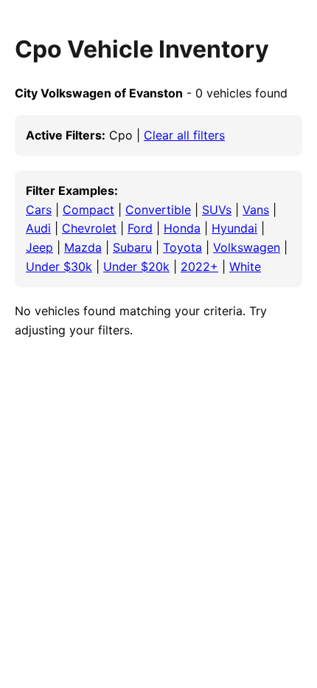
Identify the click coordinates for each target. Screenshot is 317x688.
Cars (39, 209)
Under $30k (59, 266)
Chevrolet (89, 228)
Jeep (39, 247)
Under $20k (136, 266)
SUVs (216, 209)
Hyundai (234, 228)
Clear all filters (184, 135)
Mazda (83, 247)
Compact (88, 209)
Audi (38, 228)
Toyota (182, 247)
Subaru (132, 247)
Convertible (158, 209)
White (245, 266)
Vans (256, 209)
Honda (182, 228)
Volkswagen (246, 247)
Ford (140, 228)
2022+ (199, 266)
